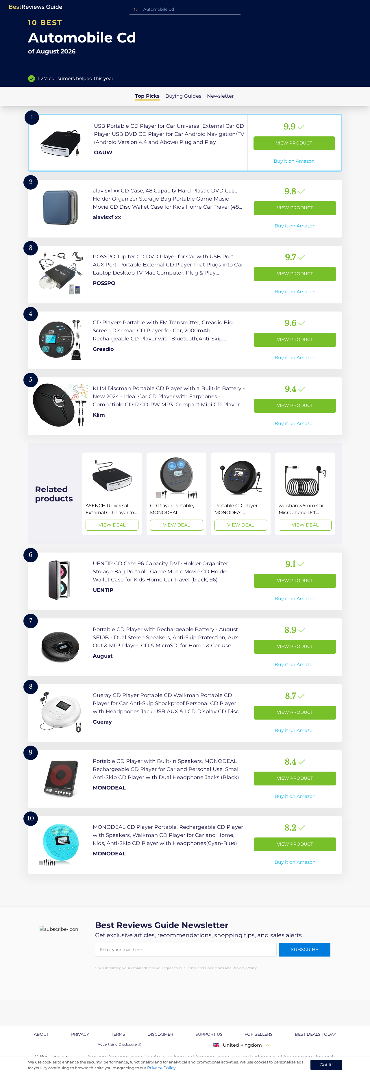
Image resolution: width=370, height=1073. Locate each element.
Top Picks (147, 96)
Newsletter (220, 96)
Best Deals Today (315, 1034)
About (41, 1034)
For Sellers (259, 1034)
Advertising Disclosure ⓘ (119, 1044)
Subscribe (305, 949)
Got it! (326, 1065)
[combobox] (185, 9)
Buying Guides (183, 96)
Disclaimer (160, 1034)
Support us (209, 1034)
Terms (118, 1034)
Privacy (80, 1034)
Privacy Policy (161, 1067)
